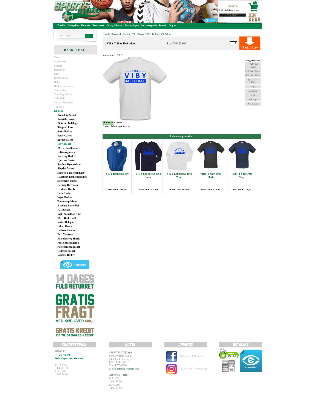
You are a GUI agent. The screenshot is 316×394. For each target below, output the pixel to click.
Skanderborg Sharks (69, 238)
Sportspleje (60, 90)
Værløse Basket (66, 254)
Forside (61, 25)
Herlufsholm (64, 193)
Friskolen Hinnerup (68, 242)
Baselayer (59, 69)
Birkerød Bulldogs (67, 123)
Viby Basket (64, 143)
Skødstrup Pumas (67, 180)
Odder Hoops (64, 226)
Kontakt (85, 25)
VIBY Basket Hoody (117, 173)
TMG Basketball (66, 218)
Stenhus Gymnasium (69, 164)
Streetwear (60, 61)
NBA (57, 73)
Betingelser (73, 25)
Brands (162, 25)
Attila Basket (64, 131)
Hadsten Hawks (66, 230)
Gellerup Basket (66, 250)
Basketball (116, 34)
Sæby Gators (64, 135)
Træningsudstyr (63, 94)
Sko (56, 57)
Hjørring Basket (66, 160)
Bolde (57, 82)
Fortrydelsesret (115, 25)
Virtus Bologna (65, 222)
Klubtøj (58, 110)
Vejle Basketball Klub (69, 213)
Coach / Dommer (63, 102)
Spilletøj (58, 65)
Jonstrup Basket (66, 156)
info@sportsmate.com (128, 368)
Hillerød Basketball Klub (71, 172)
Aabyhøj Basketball (68, 205)
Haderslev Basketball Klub (72, 176)
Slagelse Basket (65, 168)
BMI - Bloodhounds (68, 148)
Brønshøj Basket (66, 115)
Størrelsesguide (149, 25)
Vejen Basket (64, 197)
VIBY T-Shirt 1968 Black (210, 175)
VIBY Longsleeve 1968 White (179, 175)
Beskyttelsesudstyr (64, 86)
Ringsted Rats (65, 127)
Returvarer (98, 25)
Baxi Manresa (65, 234)
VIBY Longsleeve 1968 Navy (148, 175)
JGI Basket (63, 209)
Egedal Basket (65, 139)
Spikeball (59, 98)
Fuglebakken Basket (68, 246)
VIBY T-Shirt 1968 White (158, 34)
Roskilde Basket (66, 119)
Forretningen (132, 25)
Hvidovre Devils (66, 189)
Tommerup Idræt (67, 201)
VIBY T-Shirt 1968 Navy (241, 175)
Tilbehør (59, 106)
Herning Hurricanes (68, 184)
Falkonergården (66, 152)
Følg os (172, 25)
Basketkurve (61, 77)
